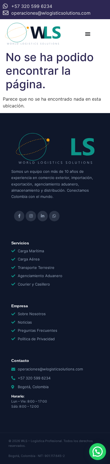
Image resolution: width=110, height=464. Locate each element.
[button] (97, 451)
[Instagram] (31, 216)
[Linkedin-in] (43, 216)
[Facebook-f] (19, 216)
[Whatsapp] (54, 216)
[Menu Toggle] (88, 34)
